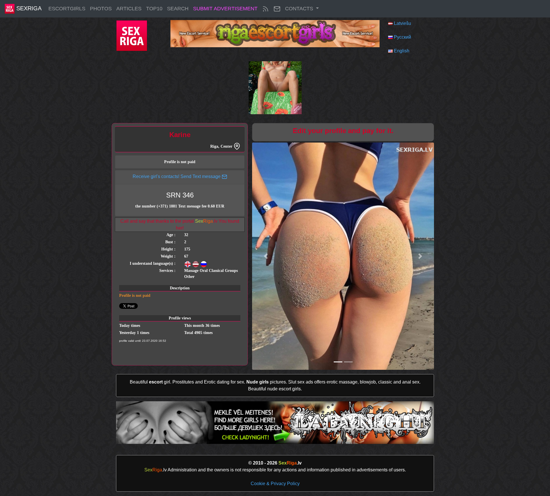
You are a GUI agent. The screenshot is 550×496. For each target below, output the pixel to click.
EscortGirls (66, 8)
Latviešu (402, 23)
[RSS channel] (265, 9)
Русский (402, 37)
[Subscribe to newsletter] (277, 9)
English (401, 50)
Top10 (154, 8)
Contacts (300, 8)
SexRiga (28, 8)
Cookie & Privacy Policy (275, 483)
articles (129, 8)
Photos (101, 8)
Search (177, 8)
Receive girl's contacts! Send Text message (177, 176)
